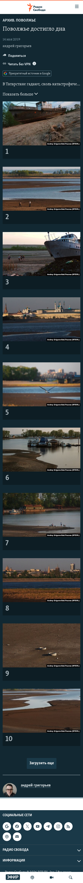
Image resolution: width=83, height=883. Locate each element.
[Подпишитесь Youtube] (37, 826)
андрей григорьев (17, 46)
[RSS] (68, 826)
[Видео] (51, 877)
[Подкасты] (7, 836)
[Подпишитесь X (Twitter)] (27, 826)
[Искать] (70, 877)
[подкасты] (32, 877)
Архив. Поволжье (19, 21)
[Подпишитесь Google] (7, 826)
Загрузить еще (41, 763)
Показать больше (18, 95)
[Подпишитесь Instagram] (58, 826)
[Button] (14, 57)
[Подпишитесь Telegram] (48, 826)
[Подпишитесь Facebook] (17, 826)
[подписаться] (17, 836)
